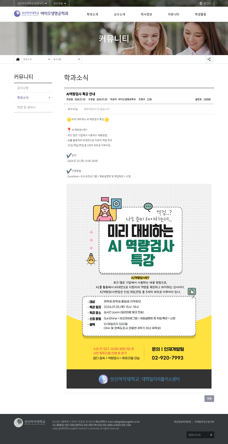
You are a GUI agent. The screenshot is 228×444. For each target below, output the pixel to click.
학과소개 (92, 14)
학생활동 (200, 14)
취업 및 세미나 (26, 107)
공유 (209, 59)
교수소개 (119, 14)
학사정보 (146, 14)
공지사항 (57, 59)
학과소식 (23, 97)
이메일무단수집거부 (204, 421)
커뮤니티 (173, 14)
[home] (18, 59)
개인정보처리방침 (182, 421)
